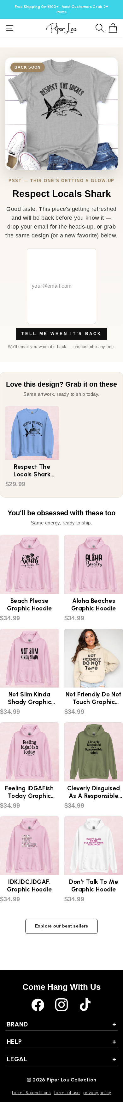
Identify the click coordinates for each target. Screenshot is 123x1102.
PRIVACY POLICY (97, 1092)
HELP (61, 1041)
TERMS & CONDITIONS (31, 1092)
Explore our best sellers (61, 925)
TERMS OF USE (67, 1092)
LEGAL (61, 1059)
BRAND (61, 1024)
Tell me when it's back (61, 333)
